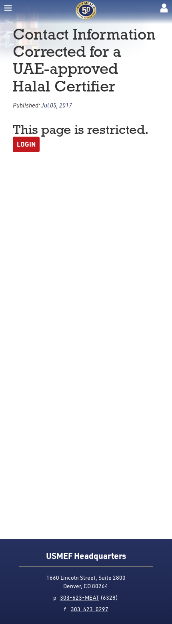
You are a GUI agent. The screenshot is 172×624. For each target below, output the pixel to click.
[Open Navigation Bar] (8, 8)
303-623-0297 (89, 609)
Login (26, 144)
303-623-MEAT (79, 597)
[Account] (164, 8)
